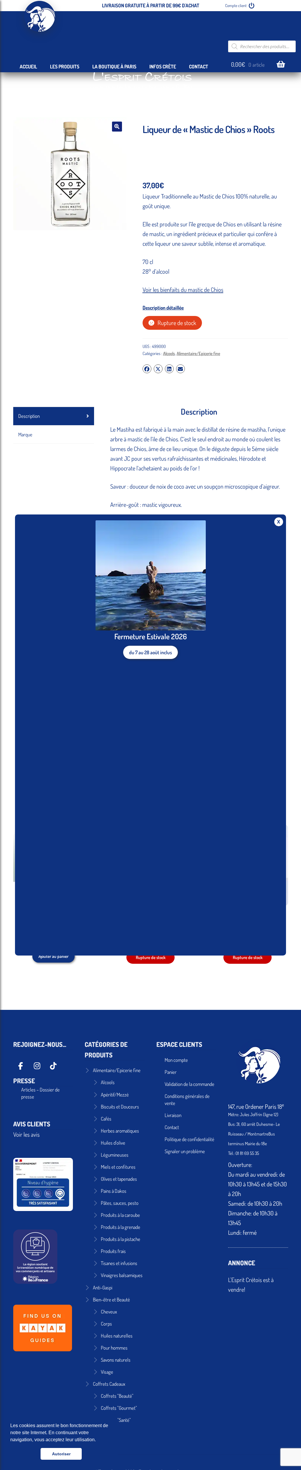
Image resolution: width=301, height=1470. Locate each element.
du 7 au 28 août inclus (150, 652)
